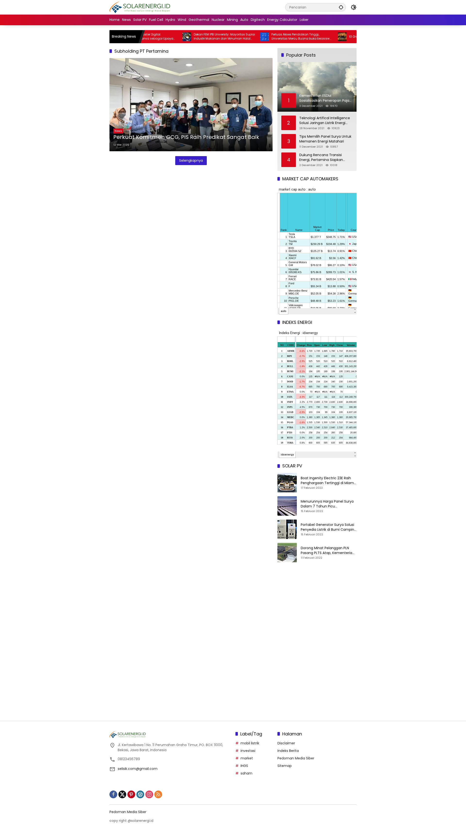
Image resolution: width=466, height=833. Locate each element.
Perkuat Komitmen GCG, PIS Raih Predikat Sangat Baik (186, 137)
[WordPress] (140, 794)
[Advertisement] (317, 607)
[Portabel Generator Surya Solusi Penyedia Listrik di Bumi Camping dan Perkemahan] (287, 529)
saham (246, 773)
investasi (248, 750)
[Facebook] (113, 794)
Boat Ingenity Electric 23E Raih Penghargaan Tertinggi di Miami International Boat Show (328, 480)
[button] (341, 7)
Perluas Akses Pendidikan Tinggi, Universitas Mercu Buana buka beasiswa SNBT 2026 (280, 37)
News (118, 131)
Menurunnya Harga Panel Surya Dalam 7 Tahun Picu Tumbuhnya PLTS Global (327, 504)
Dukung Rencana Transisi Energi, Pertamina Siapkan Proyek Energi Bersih (321, 157)
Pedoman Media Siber (295, 758)
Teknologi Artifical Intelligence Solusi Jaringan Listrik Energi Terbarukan (324, 120)
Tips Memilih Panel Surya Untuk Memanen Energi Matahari (325, 139)
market (247, 758)
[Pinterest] (131, 794)
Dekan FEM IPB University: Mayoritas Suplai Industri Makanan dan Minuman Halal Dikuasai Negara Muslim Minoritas (202, 37)
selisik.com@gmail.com (138, 768)
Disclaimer (286, 743)
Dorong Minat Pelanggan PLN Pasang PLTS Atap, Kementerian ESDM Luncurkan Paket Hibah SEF (328, 550)
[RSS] (158, 794)
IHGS (244, 765)
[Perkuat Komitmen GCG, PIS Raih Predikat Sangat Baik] (191, 104)
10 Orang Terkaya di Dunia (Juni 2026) (355, 37)
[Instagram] (149, 794)
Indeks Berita (288, 750)
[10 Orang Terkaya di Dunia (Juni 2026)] (320, 36)
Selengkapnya (191, 160)
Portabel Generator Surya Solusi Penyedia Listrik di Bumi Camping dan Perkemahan (328, 527)
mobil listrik (250, 743)
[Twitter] (122, 794)
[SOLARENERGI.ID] (140, 7)
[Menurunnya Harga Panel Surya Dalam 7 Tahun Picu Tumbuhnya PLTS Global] (287, 506)
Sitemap (284, 765)
